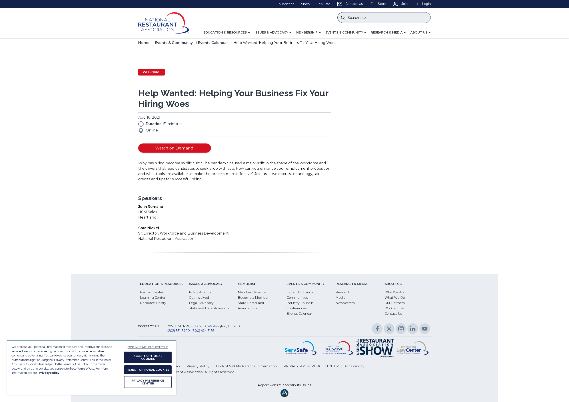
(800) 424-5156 (202, 331)
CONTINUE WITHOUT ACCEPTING (148, 347)
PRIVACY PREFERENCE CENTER (148, 382)
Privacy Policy (49, 372)
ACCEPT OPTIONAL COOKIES (148, 357)
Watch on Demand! (174, 148)
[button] (226, 32)
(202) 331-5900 (178, 331)
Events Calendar (213, 43)
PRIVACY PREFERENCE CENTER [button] (311, 366)
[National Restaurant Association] (163, 22)
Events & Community (174, 43)
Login (426, 4)
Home (144, 43)
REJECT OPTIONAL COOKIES (148, 369)
